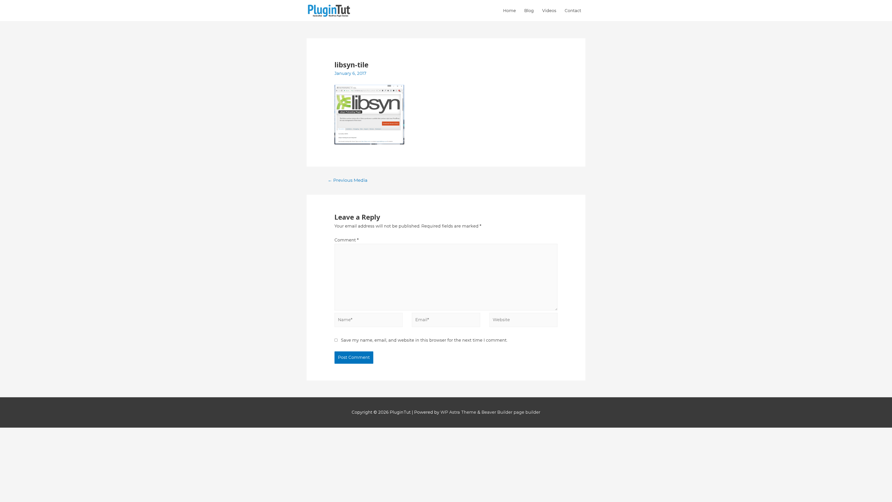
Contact (573, 10)
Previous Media (347, 180)
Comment (346, 240)
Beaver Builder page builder (511, 412)
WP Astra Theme (458, 412)
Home (509, 10)
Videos (549, 10)
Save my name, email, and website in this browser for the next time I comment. (424, 340)
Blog (529, 10)
